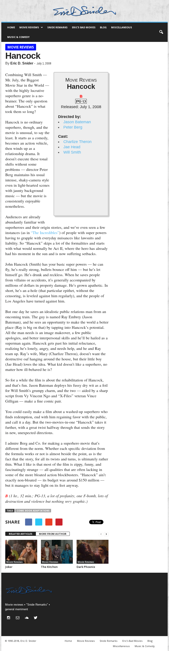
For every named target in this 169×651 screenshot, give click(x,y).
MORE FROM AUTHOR (52, 533)
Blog (103, 27)
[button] (161, 32)
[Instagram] (9, 618)
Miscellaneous (121, 27)
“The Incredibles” (45, 232)
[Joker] (21, 552)
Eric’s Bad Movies (84, 27)
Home (11, 27)
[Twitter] (36, 618)
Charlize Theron (77, 142)
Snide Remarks (57, 27)
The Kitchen (49, 567)
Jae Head (71, 147)
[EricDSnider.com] (84, 11)
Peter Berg (72, 127)
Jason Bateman (77, 122)
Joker (9, 567)
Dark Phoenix (86, 567)
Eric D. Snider (21, 63)
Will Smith (72, 152)
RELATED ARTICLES (20, 533)
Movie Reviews (29, 27)
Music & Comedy (18, 37)
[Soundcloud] (27, 618)
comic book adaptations (33, 510)
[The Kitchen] (57, 552)
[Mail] (18, 618)
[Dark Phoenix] (92, 552)
